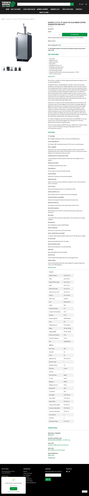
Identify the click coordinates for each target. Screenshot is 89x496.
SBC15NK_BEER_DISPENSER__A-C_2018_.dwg (59, 440)
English (84, 491)
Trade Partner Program (28, 480)
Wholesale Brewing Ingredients (29, 482)
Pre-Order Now (75, 34)
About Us (25, 471)
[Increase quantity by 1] (59, 34)
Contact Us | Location (27, 473)
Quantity (50, 31)
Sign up (48, 479)
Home (3, 19)
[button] (81, 4)
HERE (59, 45)
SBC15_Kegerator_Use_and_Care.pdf (56, 450)
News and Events (26, 475)
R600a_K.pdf (51, 455)
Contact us (71, 37)
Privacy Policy (26, 477)
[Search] (72, 4)
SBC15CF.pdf (51, 434)
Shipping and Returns (27, 478)
